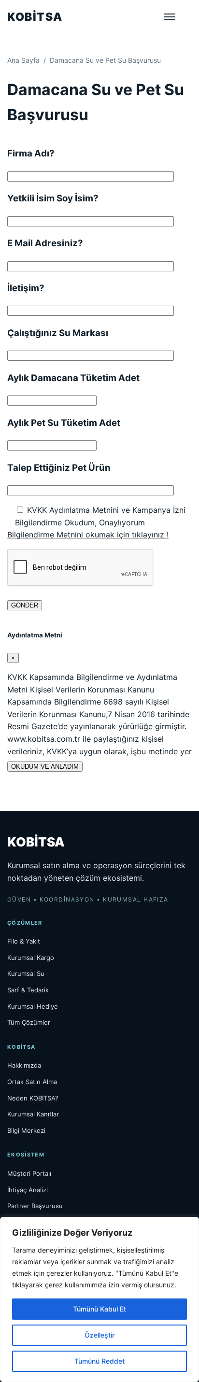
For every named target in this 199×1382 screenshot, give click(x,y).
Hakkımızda (24, 1065)
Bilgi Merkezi (26, 1130)
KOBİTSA (34, 17)
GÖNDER (24, 605)
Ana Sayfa (23, 60)
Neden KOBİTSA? (32, 1098)
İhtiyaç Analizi (27, 1190)
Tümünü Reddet (99, 1361)
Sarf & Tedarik (28, 990)
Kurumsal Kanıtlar (33, 1114)
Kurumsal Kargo (30, 957)
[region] (99, 1299)
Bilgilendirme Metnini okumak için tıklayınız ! (88, 534)
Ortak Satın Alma (32, 1082)
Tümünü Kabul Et (99, 1309)
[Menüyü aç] (169, 17)
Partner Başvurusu (35, 1206)
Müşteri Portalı (29, 1173)
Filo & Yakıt (23, 941)
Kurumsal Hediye (32, 1006)
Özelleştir (99, 1335)
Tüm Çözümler (28, 1022)
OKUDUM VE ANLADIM (45, 766)
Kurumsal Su (25, 973)
